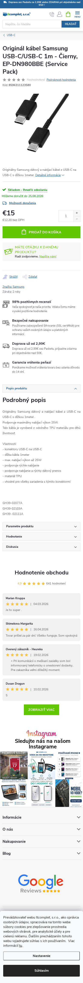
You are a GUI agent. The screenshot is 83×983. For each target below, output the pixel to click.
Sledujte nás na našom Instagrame (42, 744)
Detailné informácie (48, 175)
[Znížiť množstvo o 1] (76, 219)
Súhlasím (41, 970)
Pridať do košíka (45, 232)
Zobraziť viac (41, 709)
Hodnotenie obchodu (42, 572)
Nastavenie (41, 956)
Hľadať (70, 24)
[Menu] (77, 14)
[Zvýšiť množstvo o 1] (76, 213)
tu (20, 945)
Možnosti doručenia (22, 203)
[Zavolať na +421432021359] (51, 14)
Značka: (13, 287)
